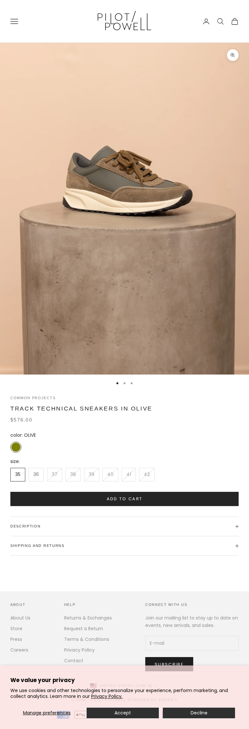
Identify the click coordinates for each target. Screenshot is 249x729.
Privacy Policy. (107, 696)
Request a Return (83, 628)
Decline (199, 713)
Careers (19, 650)
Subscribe (169, 664)
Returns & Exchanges (88, 618)
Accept (122, 713)
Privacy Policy (79, 650)
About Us (20, 618)
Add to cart (125, 499)
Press (16, 639)
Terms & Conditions (86, 639)
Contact (73, 660)
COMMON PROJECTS (32, 398)
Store (16, 628)
